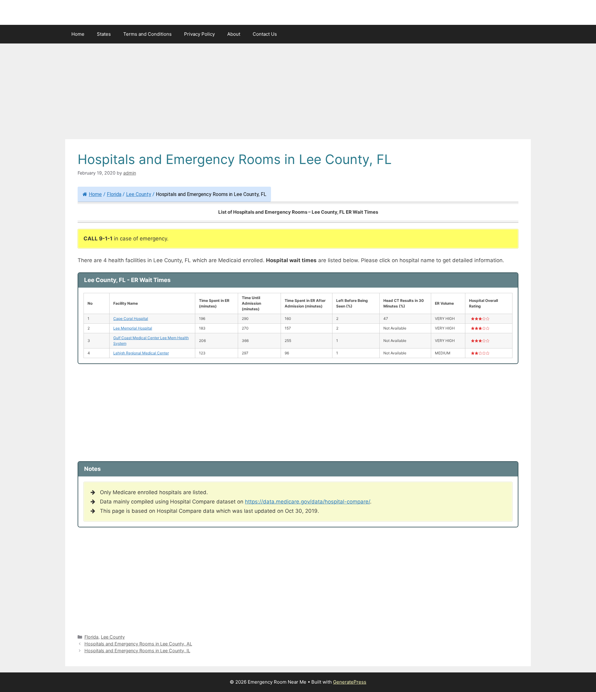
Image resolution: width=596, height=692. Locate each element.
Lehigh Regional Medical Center (141, 353)
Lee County (138, 194)
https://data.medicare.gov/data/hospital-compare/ (307, 502)
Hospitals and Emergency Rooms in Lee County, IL (137, 650)
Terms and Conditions (147, 34)
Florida (114, 194)
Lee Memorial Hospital (132, 328)
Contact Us (265, 34)
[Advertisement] (298, 93)
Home (77, 34)
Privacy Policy (199, 34)
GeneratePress (349, 682)
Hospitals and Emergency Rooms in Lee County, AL (138, 643)
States (104, 34)
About (233, 34)
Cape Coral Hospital (130, 318)
